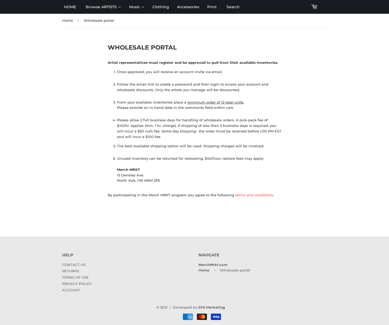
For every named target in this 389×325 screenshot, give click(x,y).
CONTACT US (73, 264)
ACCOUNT (71, 290)
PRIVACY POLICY (77, 284)
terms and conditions (254, 195)
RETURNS (70, 271)
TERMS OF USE (75, 277)
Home (67, 20)
